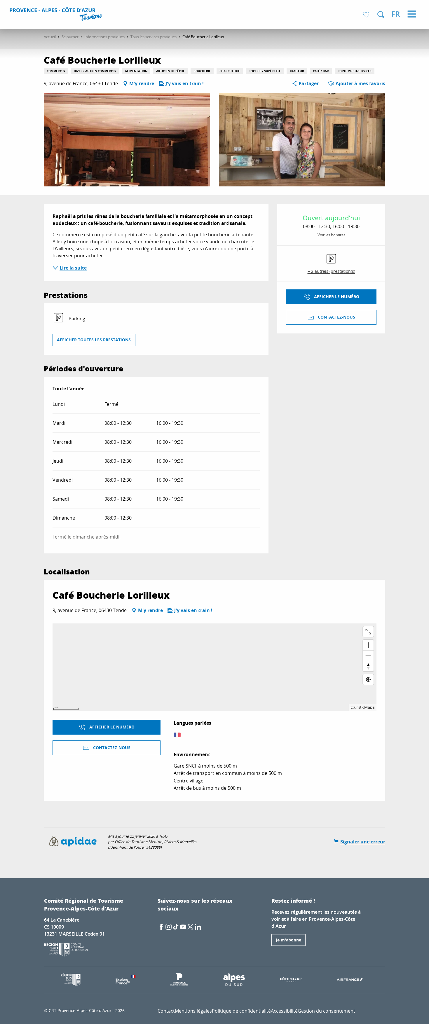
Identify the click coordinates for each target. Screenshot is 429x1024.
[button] (381, 14)
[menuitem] (56, 15)
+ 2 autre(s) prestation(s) (331, 271)
